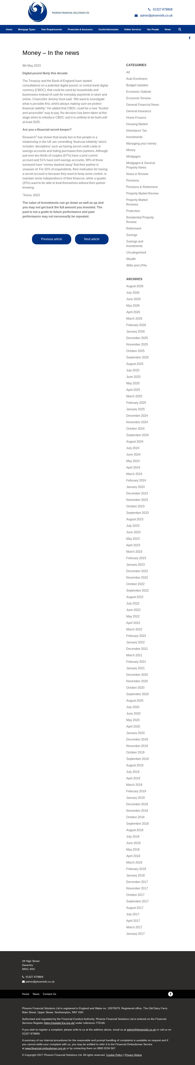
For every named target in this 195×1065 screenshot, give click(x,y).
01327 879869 (34, 976)
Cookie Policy (114, 1054)
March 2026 (134, 318)
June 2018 (133, 843)
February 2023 (136, 558)
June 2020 (133, 713)
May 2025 (133, 383)
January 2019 (135, 797)
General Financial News (142, 104)
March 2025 (134, 396)
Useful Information (108, 29)
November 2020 (137, 681)
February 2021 (136, 661)
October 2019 (135, 752)
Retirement (133, 228)
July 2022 (132, 603)
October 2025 (135, 351)
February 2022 (136, 635)
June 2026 (133, 299)
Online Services (132, 29)
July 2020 (132, 707)
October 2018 (135, 817)
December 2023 (137, 493)
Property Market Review (142, 193)
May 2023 (133, 538)
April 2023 (133, 545)
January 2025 (135, 409)
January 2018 (135, 875)
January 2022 (135, 642)
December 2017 (137, 882)
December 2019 (137, 739)
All (128, 72)
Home (9, 29)
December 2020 (137, 674)
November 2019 (137, 746)
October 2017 (135, 894)
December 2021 (137, 648)
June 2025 (133, 376)
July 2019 (132, 771)
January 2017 (135, 933)
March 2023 (134, 551)
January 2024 (135, 487)
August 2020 (134, 700)
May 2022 (133, 616)
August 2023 (134, 519)
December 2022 (137, 571)
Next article (91, 239)
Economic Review (138, 98)
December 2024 (137, 415)
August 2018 (134, 830)
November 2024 (137, 422)
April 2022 (133, 622)
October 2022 (135, 584)
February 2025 (136, 402)
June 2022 (133, 610)
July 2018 (132, 836)
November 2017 (137, 888)
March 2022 (134, 629)
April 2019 (133, 778)
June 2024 (133, 454)
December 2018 (137, 804)
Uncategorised (136, 252)
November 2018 (137, 810)
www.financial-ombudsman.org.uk (45, 1048)
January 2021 (135, 668)
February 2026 (136, 325)
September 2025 (137, 357)
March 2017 (134, 927)
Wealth (131, 259)
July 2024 (132, 448)
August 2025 (134, 363)
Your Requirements (51, 29)
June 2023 (133, 532)
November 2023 (137, 499)
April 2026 (133, 312)
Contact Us (49, 993)
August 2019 (134, 765)
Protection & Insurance (80, 29)
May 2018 (133, 849)
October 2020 (135, 687)
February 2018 (136, 869)
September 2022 (137, 590)
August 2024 (134, 441)
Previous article (51, 239)
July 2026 (132, 292)
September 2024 (137, 435)
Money (130, 150)
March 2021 (134, 655)
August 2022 (134, 597)
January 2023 (135, 564)
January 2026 (135, 331)
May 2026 (133, 305)
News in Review (137, 174)
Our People (153, 29)
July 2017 (132, 914)
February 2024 (136, 480)
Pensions (132, 180)
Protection (133, 211)
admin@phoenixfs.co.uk (40, 981)
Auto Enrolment (136, 78)
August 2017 (134, 907)
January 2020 (135, 733)
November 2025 (137, 344)
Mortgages (133, 156)
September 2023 (137, 512)
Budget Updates (137, 85)
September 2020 (137, 694)
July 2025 (132, 370)
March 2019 (134, 784)
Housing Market (137, 124)
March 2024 (134, 474)
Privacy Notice (133, 1054)
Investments (134, 137)
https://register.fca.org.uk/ (59, 1022)
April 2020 (133, 726)
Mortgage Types (26, 29)
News (168, 29)
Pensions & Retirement (141, 187)
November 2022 (137, 577)
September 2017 (137, 901)
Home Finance (136, 117)
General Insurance (138, 111)
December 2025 (137, 338)
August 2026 (134, 286)
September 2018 (137, 823)
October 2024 (135, 428)
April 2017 (133, 920)
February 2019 (136, 791)
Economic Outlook (138, 91)
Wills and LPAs (136, 265)
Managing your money (141, 143)
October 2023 (135, 506)
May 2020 (133, 720)
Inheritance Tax (136, 130)
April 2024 (133, 467)
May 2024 (133, 461)
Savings (131, 235)
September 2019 (137, 758)
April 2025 (133, 389)
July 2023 (132, 525)
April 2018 (133, 856)
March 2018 (134, 862)
